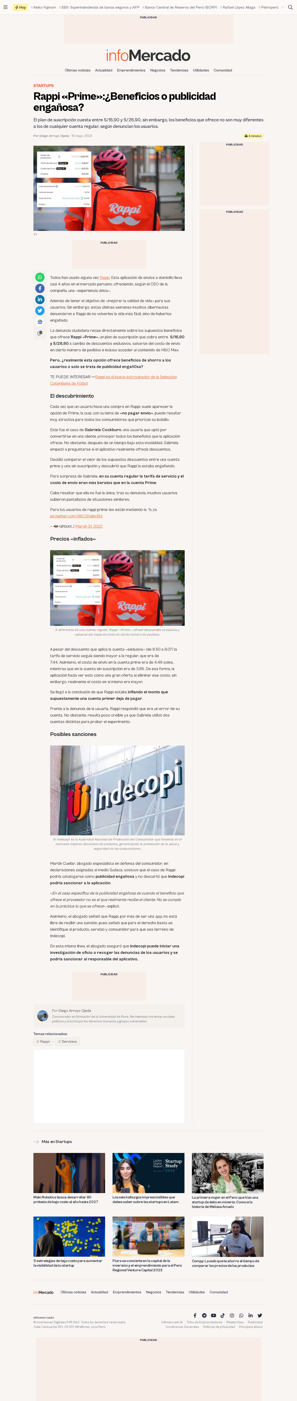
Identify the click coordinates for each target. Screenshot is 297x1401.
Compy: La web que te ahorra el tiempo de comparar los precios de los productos (225, 1263)
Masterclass (235, 1322)
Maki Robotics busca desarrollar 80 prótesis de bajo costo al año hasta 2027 (65, 1199)
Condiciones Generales (182, 1327)
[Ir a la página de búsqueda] (290, 7)
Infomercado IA (172, 1322)
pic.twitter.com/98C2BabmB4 (76, 516)
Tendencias (179, 70)
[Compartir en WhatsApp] (40, 277)
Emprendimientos (131, 70)
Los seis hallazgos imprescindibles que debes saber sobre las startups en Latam (146, 1199)
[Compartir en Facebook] (40, 288)
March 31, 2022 (89, 526)
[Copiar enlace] (40, 333)
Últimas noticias (77, 70)
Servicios (69, 1041)
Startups (43, 85)
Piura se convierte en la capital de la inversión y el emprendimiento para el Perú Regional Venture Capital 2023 (147, 1265)
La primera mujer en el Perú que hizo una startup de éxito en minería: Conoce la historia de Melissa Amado (225, 1202)
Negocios (157, 70)
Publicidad (255, 1322)
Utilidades (201, 70)
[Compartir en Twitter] (40, 310)
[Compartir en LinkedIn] (40, 299)
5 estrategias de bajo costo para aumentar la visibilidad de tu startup (67, 1263)
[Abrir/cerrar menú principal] (5, 7)
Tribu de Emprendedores (205, 1322)
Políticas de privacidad (219, 1327)
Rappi (105, 277)
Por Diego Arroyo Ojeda (51, 136)
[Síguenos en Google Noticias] (40, 321)
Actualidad (103, 70)
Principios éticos (251, 1327)
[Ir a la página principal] (148, 55)
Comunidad (223, 70)
